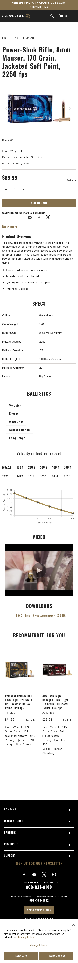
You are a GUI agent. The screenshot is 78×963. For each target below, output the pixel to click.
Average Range (19, 429)
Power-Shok (28, 37)
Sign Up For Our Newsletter (39, 864)
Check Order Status (39, 910)
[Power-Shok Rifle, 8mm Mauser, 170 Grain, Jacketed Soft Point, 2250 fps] (39, 108)
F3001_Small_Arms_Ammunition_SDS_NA (41, 616)
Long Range (17, 438)
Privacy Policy (26, 937)
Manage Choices (39, 945)
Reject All (21, 956)
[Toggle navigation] (73, 16)
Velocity (15, 405)
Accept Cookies (56, 956)
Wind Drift (16, 421)
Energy (14, 413)
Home (5, 37)
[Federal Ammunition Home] (16, 15)
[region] (39, 941)
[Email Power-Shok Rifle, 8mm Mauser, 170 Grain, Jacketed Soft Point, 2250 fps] (30, 218)
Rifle (15, 37)
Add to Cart (39, 203)
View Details (39, 7)
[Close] (73, 925)
